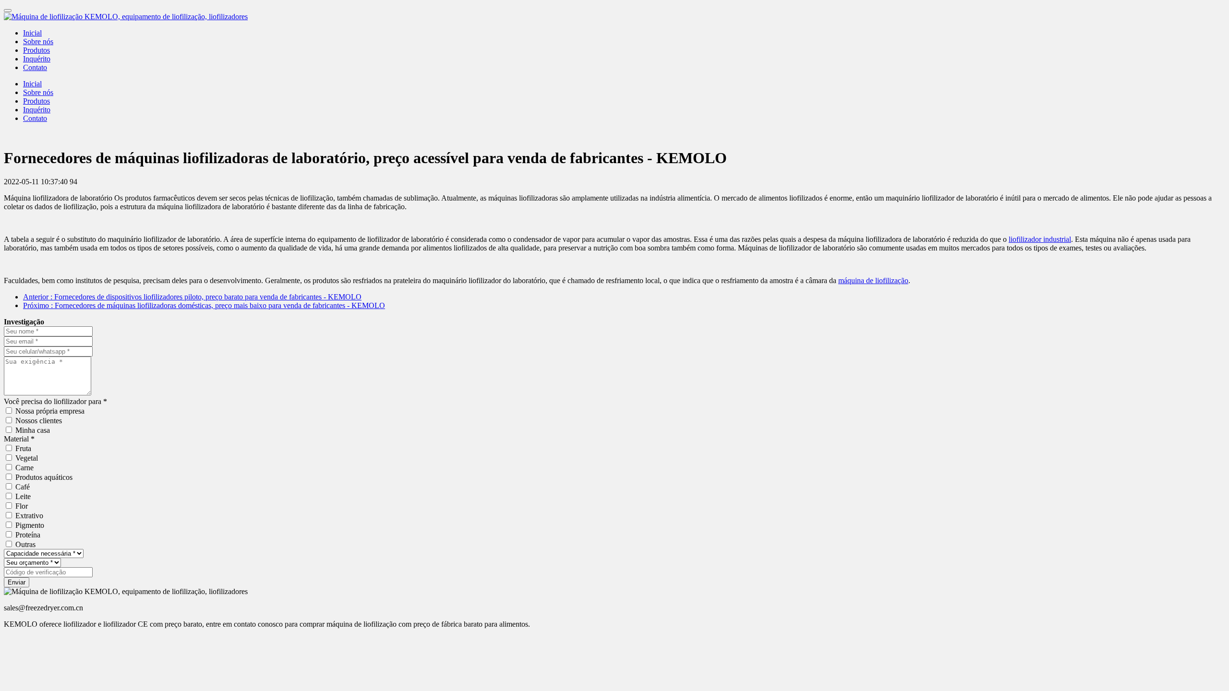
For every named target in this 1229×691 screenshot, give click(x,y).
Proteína (27, 535)
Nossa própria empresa (49, 411)
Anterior (192, 297)
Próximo (204, 305)
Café (22, 487)
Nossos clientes (38, 421)
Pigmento (29, 525)
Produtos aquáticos (43, 477)
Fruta (23, 448)
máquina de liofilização (873, 280)
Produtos (36, 50)
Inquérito (36, 59)
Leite (23, 496)
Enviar (16, 582)
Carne (24, 468)
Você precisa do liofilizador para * (55, 401)
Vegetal (26, 458)
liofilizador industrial (1040, 239)
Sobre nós (38, 41)
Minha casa (32, 430)
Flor (21, 506)
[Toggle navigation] (8, 10)
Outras (25, 544)
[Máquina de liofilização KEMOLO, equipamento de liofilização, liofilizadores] (614, 16)
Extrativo (29, 516)
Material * (19, 439)
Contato (35, 67)
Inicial (32, 33)
